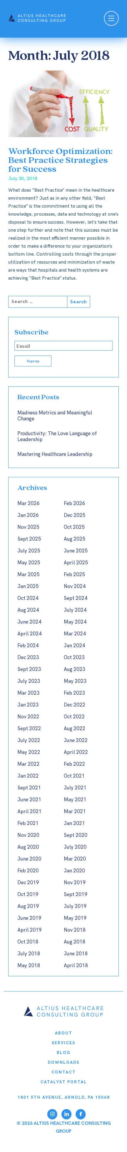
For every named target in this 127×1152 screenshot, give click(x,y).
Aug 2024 (28, 610)
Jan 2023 (28, 705)
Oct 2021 (74, 776)
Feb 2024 (28, 646)
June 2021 (29, 800)
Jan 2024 (74, 646)
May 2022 (28, 752)
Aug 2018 (74, 942)
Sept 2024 (75, 598)
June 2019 (29, 918)
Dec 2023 (28, 658)
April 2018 (76, 966)
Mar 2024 (75, 634)
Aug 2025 (74, 539)
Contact (63, 1072)
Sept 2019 (75, 895)
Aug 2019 (28, 906)
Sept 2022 (29, 729)
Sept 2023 (29, 669)
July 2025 (28, 551)
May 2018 (28, 966)
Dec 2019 (28, 883)
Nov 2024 (75, 586)
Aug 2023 (74, 669)
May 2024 (75, 622)
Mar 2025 (28, 575)
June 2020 (29, 859)
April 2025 (76, 563)
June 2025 (76, 551)
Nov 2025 (28, 527)
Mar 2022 (28, 764)
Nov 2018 (75, 930)
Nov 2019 (75, 883)
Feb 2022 (74, 764)
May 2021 (75, 800)
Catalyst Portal (63, 1081)
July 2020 (75, 847)
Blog (64, 1052)
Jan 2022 (28, 776)
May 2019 (75, 918)
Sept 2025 (29, 539)
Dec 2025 (74, 515)
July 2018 (28, 954)
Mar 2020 (75, 859)
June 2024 (29, 622)
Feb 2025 (74, 575)
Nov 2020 (28, 835)
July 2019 (75, 906)
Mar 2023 (28, 693)
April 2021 (29, 812)
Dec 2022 (74, 705)
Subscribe (31, 332)
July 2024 (75, 610)
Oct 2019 (27, 895)
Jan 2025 (28, 586)
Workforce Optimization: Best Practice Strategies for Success (60, 159)
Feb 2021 (28, 823)
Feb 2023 (74, 693)
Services (63, 1042)
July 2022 (28, 741)
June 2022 (76, 741)
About (63, 1033)
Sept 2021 (29, 788)
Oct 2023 (74, 658)
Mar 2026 (28, 504)
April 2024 (29, 634)
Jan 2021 (74, 823)
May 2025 (28, 563)
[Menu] (111, 19)
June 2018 (76, 954)
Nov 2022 (28, 717)
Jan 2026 (28, 515)
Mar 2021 (75, 812)
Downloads (63, 1062)
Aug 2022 (74, 729)
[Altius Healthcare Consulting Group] (63, 1015)
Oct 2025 (74, 527)
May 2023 (75, 681)
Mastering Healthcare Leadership (54, 454)
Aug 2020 (28, 847)
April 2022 (76, 752)
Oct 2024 (27, 598)
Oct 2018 (27, 942)
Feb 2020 (28, 871)
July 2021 (75, 788)
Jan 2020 (74, 871)
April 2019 (29, 930)
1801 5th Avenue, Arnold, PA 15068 (63, 1097)
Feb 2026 (74, 504)
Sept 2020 (75, 835)
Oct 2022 (74, 717)
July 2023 (28, 681)
